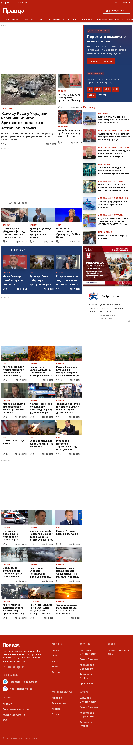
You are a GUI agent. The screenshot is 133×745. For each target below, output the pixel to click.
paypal (103, 95)
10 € (98, 89)
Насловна (12, 19)
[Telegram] (18, 667)
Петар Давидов (89, 659)
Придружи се (120, 11)
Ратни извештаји (108, 19)
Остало (56, 714)
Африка (56, 709)
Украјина (57, 698)
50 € (115, 89)
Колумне (54, 19)
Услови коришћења (14, 715)
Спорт (72, 19)
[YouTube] (9, 667)
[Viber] (23, 667)
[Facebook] (4, 667)
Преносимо (86, 683)
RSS (5, 720)
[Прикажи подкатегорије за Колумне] (63, 19)
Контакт (127, 2)
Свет (41, 19)
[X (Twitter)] (14, 667)
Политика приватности (16, 709)
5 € (90, 89)
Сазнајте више (99, 61)
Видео (55, 666)
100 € (91, 95)
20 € (106, 89)
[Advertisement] (41, 50)
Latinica (116, 2)
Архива (56, 672)
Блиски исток (59, 703)
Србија (28, 19)
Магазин (87, 19)
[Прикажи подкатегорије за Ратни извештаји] (122, 19)
